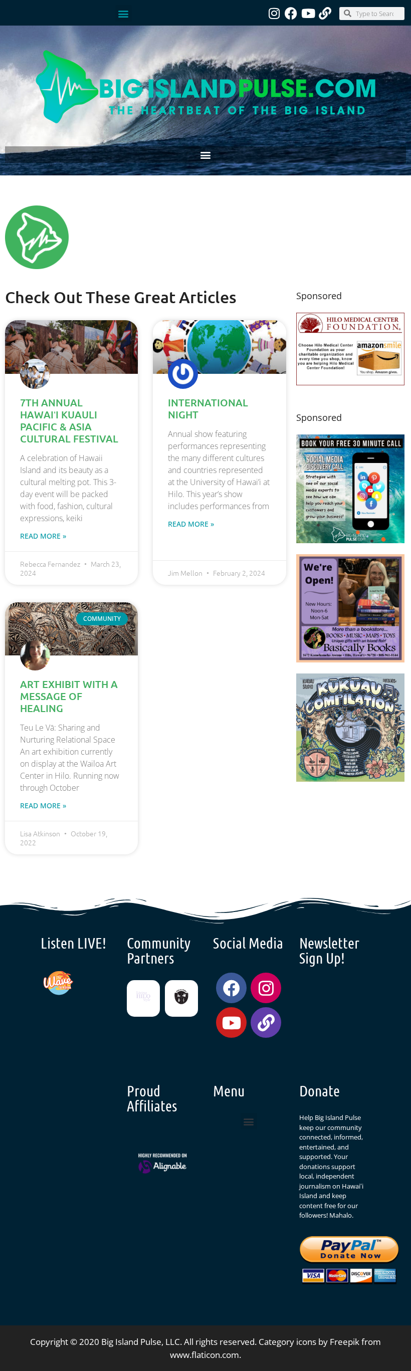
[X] (350, 382)
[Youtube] (308, 13)
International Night (208, 408)
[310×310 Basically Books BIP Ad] (350, 659)
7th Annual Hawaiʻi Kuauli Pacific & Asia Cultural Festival (69, 420)
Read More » (43, 536)
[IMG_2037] (350, 540)
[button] (123, 13)
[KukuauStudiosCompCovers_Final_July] (350, 778)
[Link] (325, 13)
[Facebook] (291, 13)
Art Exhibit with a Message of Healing (69, 696)
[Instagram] (274, 13)
